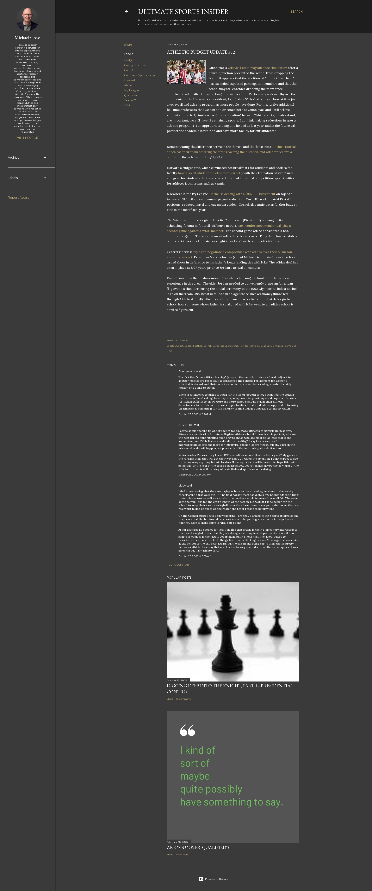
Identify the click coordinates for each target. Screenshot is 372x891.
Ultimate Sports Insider (183, 11)
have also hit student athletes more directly (210, 173)
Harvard (129, 80)
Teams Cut (131, 100)
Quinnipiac (131, 95)
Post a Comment (178, 564)
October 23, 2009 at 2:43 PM (194, 474)
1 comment (182, 854)
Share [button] (128, 44)
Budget (129, 60)
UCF (127, 105)
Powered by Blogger (216, 878)
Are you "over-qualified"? (198, 847)
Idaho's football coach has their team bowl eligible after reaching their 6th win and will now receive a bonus (231, 152)
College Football (135, 65)
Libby (182, 485)
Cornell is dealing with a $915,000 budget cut (242, 194)
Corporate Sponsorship (139, 75)
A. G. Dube (185, 425)
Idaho (128, 85)
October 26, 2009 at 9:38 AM (194, 556)
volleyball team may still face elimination (257, 68)
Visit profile (27, 137)
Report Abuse (18, 197)
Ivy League (132, 90)
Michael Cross (27, 37)
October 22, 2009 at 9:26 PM (194, 414)
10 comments (183, 698)
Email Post (182, 340)
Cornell (128, 70)
